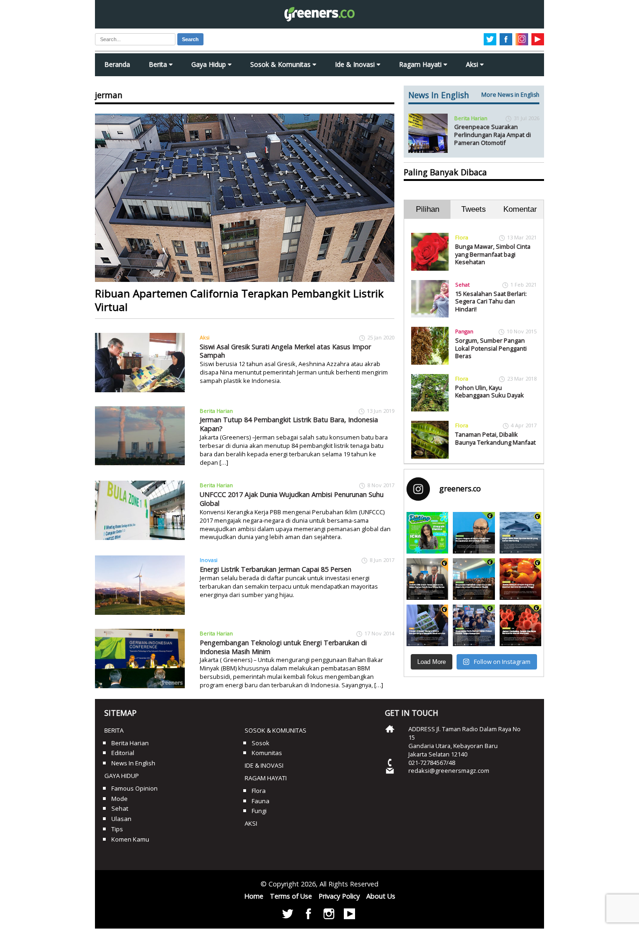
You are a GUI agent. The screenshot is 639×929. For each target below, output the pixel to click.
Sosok (260, 743)
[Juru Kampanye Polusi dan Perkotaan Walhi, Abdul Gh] (473, 533)
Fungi (259, 811)
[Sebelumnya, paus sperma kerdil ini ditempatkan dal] (520, 533)
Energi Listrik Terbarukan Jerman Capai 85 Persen (275, 569)
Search (190, 39)
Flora (461, 237)
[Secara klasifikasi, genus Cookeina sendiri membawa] (520, 625)
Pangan (464, 331)
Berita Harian (216, 410)
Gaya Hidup (209, 64)
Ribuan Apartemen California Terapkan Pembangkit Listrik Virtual (239, 300)
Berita (159, 64)
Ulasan (121, 818)
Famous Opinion (134, 788)
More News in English (510, 95)
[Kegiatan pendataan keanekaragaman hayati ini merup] (427, 625)
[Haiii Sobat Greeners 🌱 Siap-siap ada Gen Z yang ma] (427, 533)
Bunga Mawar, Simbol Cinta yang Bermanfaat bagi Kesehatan (492, 254)
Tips (117, 829)
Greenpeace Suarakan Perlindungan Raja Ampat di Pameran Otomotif (492, 134)
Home (253, 896)
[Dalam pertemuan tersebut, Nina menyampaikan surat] (427, 579)
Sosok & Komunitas (281, 64)
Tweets (473, 209)
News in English (133, 763)
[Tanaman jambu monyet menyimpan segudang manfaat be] (520, 579)
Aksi (473, 64)
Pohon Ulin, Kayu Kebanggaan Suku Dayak (489, 391)
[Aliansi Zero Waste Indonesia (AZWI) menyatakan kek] (473, 579)
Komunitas (267, 753)
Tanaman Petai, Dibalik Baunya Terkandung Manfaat (495, 438)
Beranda (117, 64)
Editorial (122, 753)
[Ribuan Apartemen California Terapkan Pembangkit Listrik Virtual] (244, 198)
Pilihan (427, 209)
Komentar (520, 209)
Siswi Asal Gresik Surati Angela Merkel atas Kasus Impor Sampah (285, 351)
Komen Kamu (130, 839)
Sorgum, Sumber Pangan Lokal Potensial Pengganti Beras (491, 348)
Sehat (462, 284)
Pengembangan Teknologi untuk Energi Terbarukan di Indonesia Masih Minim (283, 647)
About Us (380, 896)
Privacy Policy (339, 896)
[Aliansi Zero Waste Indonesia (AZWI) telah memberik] (473, 625)
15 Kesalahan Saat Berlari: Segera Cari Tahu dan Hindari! (491, 301)
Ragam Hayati (421, 64)
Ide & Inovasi (356, 64)
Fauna (260, 801)
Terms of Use (291, 896)
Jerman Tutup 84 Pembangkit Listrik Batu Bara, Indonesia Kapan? (289, 424)
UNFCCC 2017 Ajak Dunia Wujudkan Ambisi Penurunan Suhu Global (292, 499)
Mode (119, 798)
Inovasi (209, 559)
